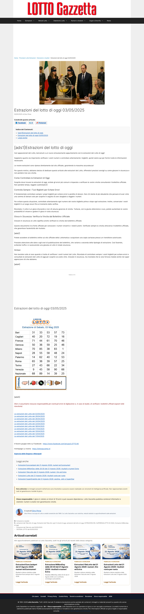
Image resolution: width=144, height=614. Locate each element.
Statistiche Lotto (59, 21)
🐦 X (31, 123)
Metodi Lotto (42, 21)
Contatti (43, 596)
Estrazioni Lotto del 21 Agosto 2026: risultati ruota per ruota (41, 476)
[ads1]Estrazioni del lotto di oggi (30, 133)
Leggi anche (22, 138)
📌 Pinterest (41, 123)
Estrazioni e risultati (43, 58)
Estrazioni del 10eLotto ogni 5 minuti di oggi (51, 523)
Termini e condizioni (76, 596)
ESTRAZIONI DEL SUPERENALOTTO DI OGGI (99, 523)
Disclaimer (88, 596)
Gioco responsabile (100, 596)
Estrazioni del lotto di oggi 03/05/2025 (33, 135)
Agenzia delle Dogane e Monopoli (28, 454)
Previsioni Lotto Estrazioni (27, 58)
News (109, 21)
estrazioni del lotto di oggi (75, 523)
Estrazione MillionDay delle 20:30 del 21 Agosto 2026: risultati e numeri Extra (48, 469)
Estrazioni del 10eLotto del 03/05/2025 (29, 527)
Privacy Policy (52, 596)
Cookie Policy (63, 596)
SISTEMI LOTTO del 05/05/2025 (27, 529)
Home (19, 21)
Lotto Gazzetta (108, 8)
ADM (110, 596)
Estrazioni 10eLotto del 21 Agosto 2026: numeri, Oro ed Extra (42, 472)
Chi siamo (35, 596)
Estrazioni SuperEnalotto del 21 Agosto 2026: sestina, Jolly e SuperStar (46, 479)
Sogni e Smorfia (95, 21)
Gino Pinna (36, 511)
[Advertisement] (72, 42)
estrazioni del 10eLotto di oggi (26, 523)
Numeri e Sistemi (77, 21)
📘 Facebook (20, 123)
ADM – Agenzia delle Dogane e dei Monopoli (75, 611)
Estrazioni (28, 21)
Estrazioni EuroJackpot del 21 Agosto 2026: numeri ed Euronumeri (44, 465)
